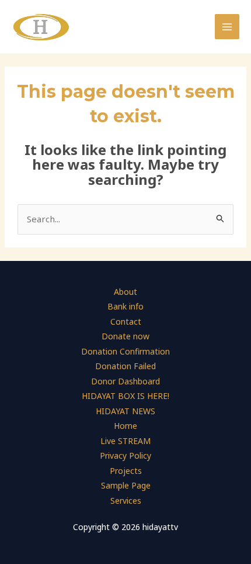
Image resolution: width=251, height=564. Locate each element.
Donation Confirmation (125, 351)
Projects (126, 470)
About (125, 291)
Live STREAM (125, 440)
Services (125, 500)
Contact (125, 321)
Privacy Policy (125, 455)
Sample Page (126, 485)
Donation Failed (125, 366)
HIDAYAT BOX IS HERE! (125, 395)
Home (125, 425)
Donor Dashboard (125, 381)
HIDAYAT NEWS (125, 411)
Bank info (125, 306)
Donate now (125, 336)
